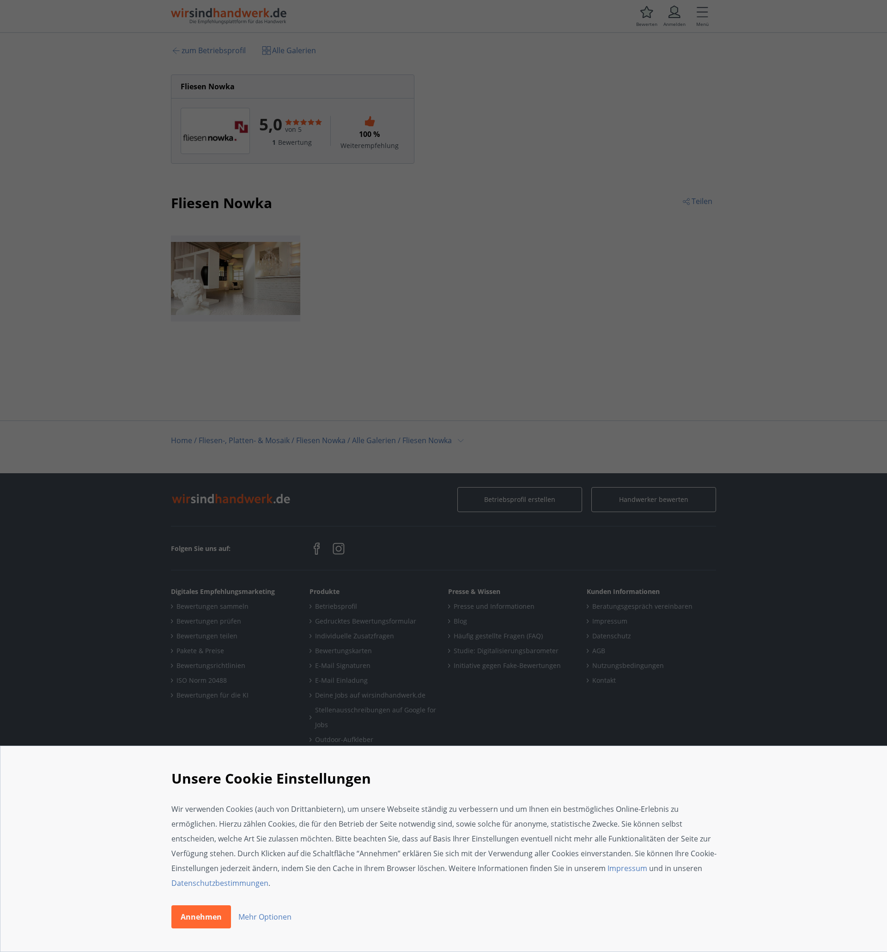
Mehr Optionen (265, 917)
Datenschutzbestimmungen (219, 883)
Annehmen (201, 917)
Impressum (627, 868)
